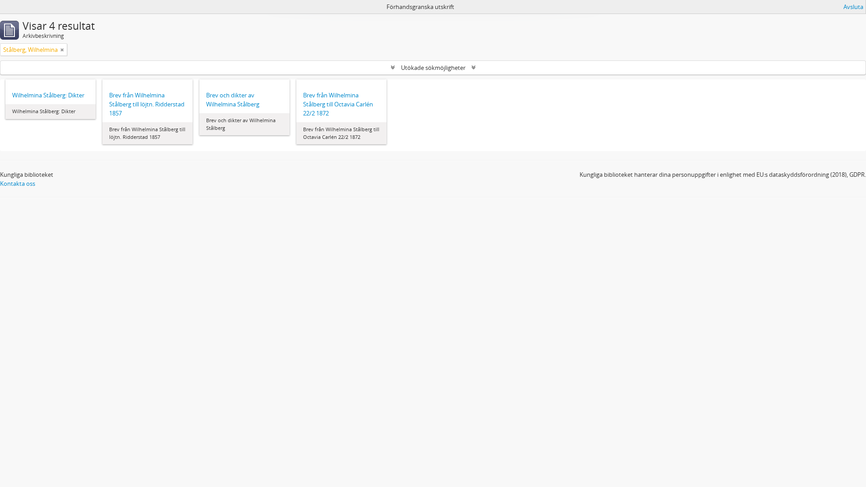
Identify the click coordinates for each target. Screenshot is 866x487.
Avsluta (853, 7)
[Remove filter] (62, 49)
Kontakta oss (17, 183)
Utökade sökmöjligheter (433, 68)
